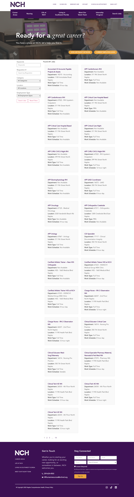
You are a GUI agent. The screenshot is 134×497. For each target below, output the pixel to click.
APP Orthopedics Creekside (94, 205)
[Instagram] (106, 487)
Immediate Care (74, 4)
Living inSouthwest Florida (62, 14)
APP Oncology (53, 205)
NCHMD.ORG (63, 4)
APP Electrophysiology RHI (57, 180)
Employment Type (23, 93)
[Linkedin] (115, 487)
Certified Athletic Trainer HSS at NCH (97, 262)
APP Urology (52, 234)
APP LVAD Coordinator (92, 180)
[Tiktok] (111, 487)
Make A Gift (113, 4)
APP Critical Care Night (92, 126)
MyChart (85, 4)
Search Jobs (117, 14)
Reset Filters (34, 100)
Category (20, 78)
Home (54, 4)
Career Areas (20, 459)
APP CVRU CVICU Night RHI (58, 151)
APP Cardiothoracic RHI (93, 69)
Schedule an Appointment (99, 4)
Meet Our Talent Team (23, 471)
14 (56, 438)
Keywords (20, 62)
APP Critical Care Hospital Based (96, 97)
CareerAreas (15, 14)
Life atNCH (43, 14)
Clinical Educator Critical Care (95, 322)
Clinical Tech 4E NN (55, 384)
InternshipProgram (99, 14)
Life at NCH (19, 463)
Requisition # (21, 70)
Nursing (29, 14)
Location (20, 85)
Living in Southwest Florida (25, 467)
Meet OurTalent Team (82, 14)
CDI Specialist (89, 234)
